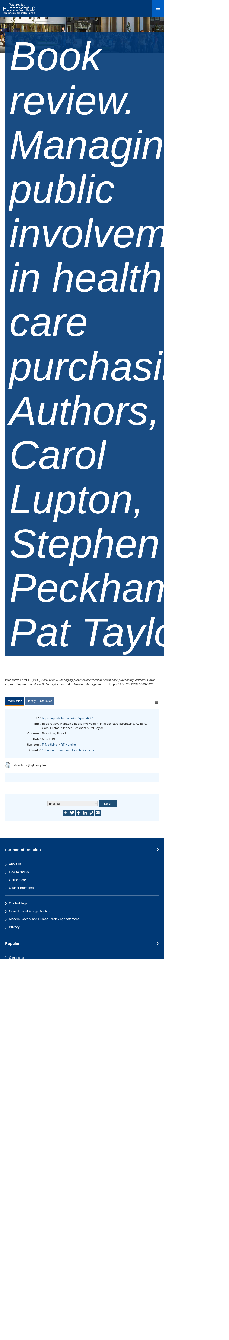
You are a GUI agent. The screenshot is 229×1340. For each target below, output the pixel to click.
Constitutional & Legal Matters (30, 911)
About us (15, 864)
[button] (7, 765)
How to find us (19, 872)
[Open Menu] (158, 8)
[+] (156, 702)
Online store (17, 880)
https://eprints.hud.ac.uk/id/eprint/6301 (68, 718)
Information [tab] (14, 701)
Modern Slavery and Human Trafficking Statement (44, 919)
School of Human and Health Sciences (68, 750)
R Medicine (49, 744)
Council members (21, 887)
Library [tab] (31, 701)
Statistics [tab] (46, 701)
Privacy (14, 927)
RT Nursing (68, 744)
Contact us (16, 957)
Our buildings (18, 903)
